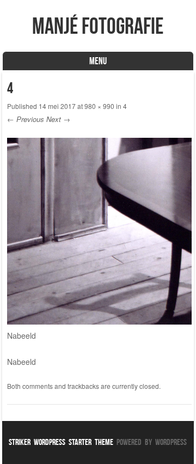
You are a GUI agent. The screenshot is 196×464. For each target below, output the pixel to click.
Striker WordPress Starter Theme (61, 442)
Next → (58, 119)
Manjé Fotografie (97, 25)
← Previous (25, 119)
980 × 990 (99, 106)
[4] (99, 321)
